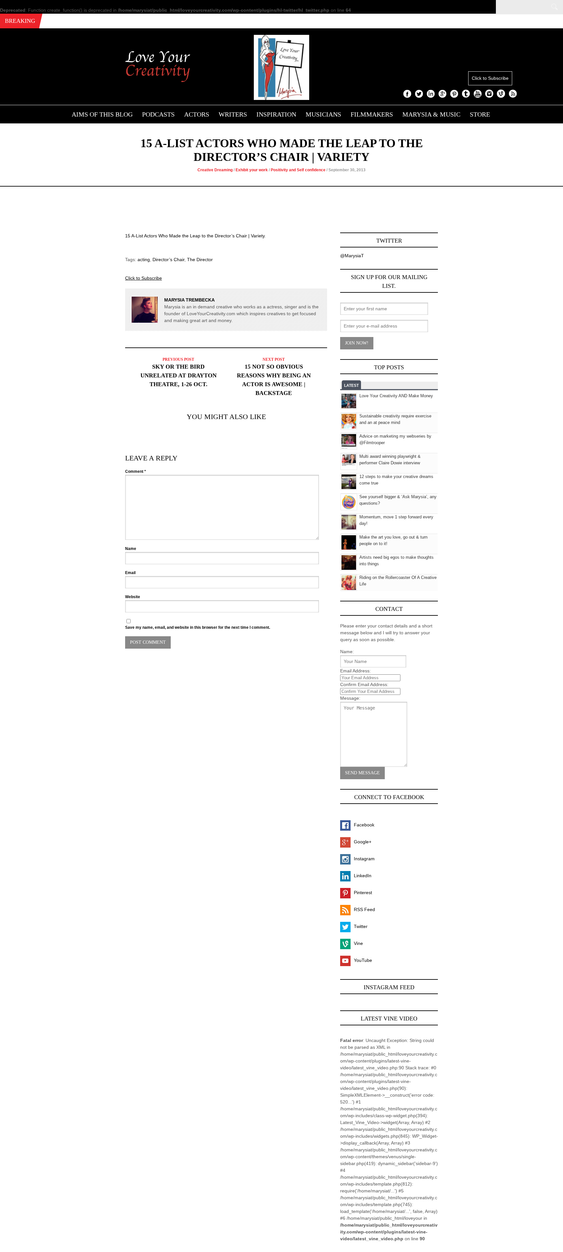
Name (130, 548)
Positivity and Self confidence (298, 170)
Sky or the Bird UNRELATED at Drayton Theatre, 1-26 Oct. (178, 375)
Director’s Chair (168, 259)
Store (480, 114)
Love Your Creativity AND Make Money (396, 395)
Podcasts (158, 114)
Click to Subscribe (490, 78)
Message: (350, 698)
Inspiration (276, 114)
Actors (196, 114)
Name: (347, 651)
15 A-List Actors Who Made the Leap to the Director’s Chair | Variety (195, 235)
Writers (233, 114)
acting (143, 259)
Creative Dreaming (215, 170)
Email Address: (355, 670)
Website (132, 597)
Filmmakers (372, 114)
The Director (200, 259)
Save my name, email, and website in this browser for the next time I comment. (197, 627)
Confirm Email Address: (364, 684)
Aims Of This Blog (102, 114)
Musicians (323, 114)
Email (130, 572)
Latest (351, 385)
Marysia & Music (431, 114)
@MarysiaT (352, 255)
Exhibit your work (252, 170)
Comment (135, 471)
